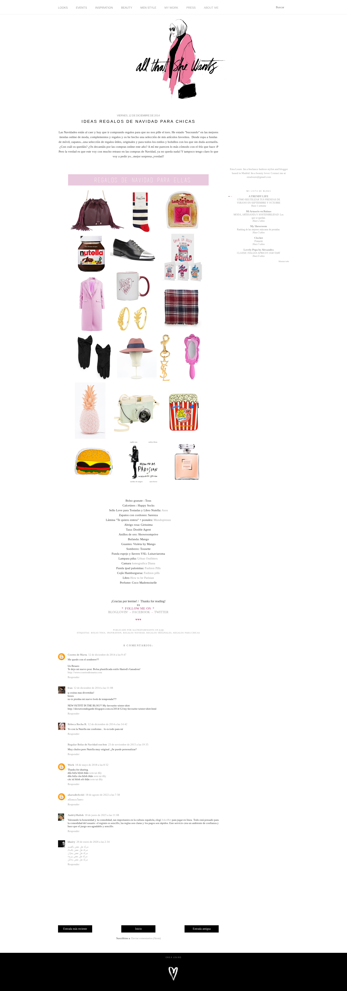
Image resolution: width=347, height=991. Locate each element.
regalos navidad (134, 633)
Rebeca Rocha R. (77, 724)
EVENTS (81, 7)
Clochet (258, 237)
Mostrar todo (284, 261)
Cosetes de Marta (77, 654)
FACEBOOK (141, 612)
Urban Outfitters (147, 558)
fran (70, 687)
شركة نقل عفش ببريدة (77, 856)
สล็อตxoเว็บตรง (75, 799)
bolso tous (98, 633)
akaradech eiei (76, 794)
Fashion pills (152, 573)
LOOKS (63, 7)
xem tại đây (95, 772)
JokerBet (166, 819)
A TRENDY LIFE (258, 196)
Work (71, 764)
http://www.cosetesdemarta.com (85, 672)
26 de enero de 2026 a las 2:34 (93, 841)
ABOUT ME (211, 7)
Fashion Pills (153, 568)
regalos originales (159, 633)
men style (148, 7)
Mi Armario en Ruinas (258, 211)
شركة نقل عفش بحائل (78, 859)
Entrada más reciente (75, 928)
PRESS (191, 7)
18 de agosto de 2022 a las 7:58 (103, 794)
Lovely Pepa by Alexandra (259, 249)
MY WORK (171, 7)
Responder (73, 677)
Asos (165, 510)
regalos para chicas (186, 633)
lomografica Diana (143, 563)
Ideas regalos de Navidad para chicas (138, 121)
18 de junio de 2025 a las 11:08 (102, 815)
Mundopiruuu (162, 520)
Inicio (138, 928)
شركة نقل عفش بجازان (78, 853)
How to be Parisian (142, 577)
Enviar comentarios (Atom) (146, 938)
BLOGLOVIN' (118, 612)
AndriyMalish (76, 815)
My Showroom (258, 226)
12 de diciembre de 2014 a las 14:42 (107, 724)
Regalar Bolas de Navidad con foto (87, 744)
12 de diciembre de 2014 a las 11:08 (93, 687)
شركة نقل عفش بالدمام (78, 849)
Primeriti (258, 241)
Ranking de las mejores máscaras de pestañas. (258, 229)
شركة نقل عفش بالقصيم (78, 846)
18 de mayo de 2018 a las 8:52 (91, 764)
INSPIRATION (104, 7)
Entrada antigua (202, 928)
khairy (71, 841)
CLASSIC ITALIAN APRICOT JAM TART (258, 253)
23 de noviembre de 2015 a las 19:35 (128, 744)
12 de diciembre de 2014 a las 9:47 (107, 654)
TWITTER (161, 612)
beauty (126, 7)
